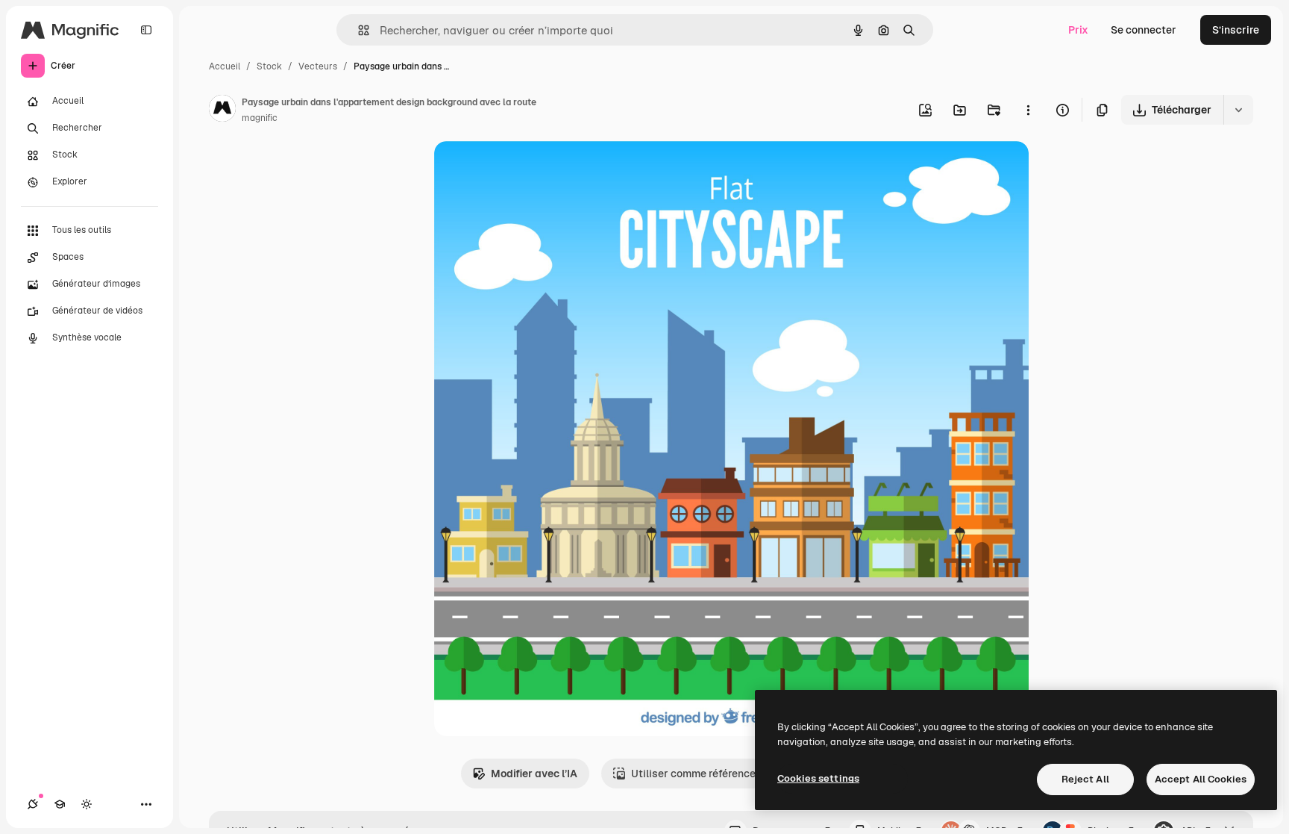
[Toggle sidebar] (146, 30)
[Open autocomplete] (357, 30)
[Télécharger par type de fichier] (1238, 110)
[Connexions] (33, 804)
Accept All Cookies (1200, 779)
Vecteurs (317, 66)
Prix (1078, 30)
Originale (532, 170)
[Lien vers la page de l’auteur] (222, 110)
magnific (259, 118)
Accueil (224, 66)
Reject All (1085, 779)
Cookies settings (818, 778)
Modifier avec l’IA (534, 773)
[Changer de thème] (86, 804)
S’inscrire (1235, 30)
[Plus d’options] (1028, 110)
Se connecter (1143, 30)
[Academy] (60, 804)
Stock (269, 66)
